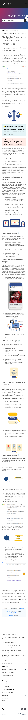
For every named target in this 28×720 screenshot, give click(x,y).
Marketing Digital (21, 33)
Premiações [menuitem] (5, 698)
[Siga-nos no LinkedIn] (22, 709)
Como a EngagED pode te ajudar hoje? (13, 16)
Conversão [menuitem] (6, 686)
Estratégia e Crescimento (8, 33)
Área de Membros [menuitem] (6, 661)
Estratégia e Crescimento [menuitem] (8, 681)
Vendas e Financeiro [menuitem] (7, 663)
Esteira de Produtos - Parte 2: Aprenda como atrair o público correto (13, 656)
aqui (20, 599)
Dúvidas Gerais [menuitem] (6, 701)
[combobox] (13, 20)
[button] (25, 661)
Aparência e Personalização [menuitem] (9, 669)
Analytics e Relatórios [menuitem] (7, 675)
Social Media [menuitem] (7, 683)
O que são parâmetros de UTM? (9, 642)
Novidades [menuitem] (5, 695)
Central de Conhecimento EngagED (11, 30)
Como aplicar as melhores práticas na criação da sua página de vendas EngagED (13, 638)
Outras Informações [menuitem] (7, 692)
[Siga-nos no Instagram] (25, 709)
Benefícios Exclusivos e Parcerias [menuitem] (10, 678)
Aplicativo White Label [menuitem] (8, 672)
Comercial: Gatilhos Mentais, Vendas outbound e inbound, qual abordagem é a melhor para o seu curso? (14, 646)
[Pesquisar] (25, 20)
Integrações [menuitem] (5, 666)
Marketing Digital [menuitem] (9, 689)
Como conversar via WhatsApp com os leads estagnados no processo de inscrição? (11, 651)
